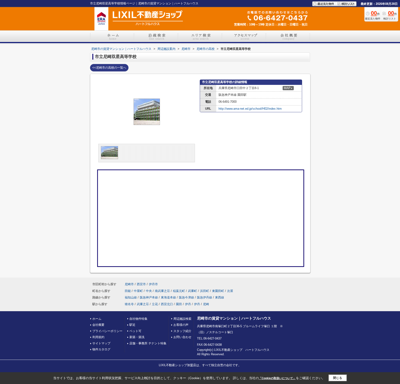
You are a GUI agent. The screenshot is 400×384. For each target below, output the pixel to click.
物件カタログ (101, 349)
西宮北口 (167, 304)
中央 (149, 291)
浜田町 (204, 291)
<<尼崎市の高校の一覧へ (109, 67)
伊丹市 (153, 284)
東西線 (219, 297)
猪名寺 (129, 304)
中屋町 (138, 291)
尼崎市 (129, 284)
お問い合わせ (182, 337)
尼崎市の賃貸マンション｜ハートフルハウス (234, 318)
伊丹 (188, 304)
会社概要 (98, 324)
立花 (155, 304)
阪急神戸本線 (149, 297)
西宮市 (141, 284)
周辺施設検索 (182, 318)
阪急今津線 (186, 297)
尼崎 (206, 304)
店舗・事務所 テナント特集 (147, 343)
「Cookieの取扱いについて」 (277, 378)
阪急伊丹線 (204, 297)
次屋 (230, 291)
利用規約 (98, 337)
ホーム (96, 318)
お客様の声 (180, 324)
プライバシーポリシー (107, 331)
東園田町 (218, 291)
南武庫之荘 (162, 291)
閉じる (337, 378)
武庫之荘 (143, 304)
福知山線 (131, 297)
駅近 (132, 324)
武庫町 (192, 291)
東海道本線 (168, 297)
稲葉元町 (179, 291)
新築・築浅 (136, 337)
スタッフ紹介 (182, 331)
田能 (128, 291)
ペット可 (135, 331)
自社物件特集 (138, 318)
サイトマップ (101, 343)
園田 (179, 304)
